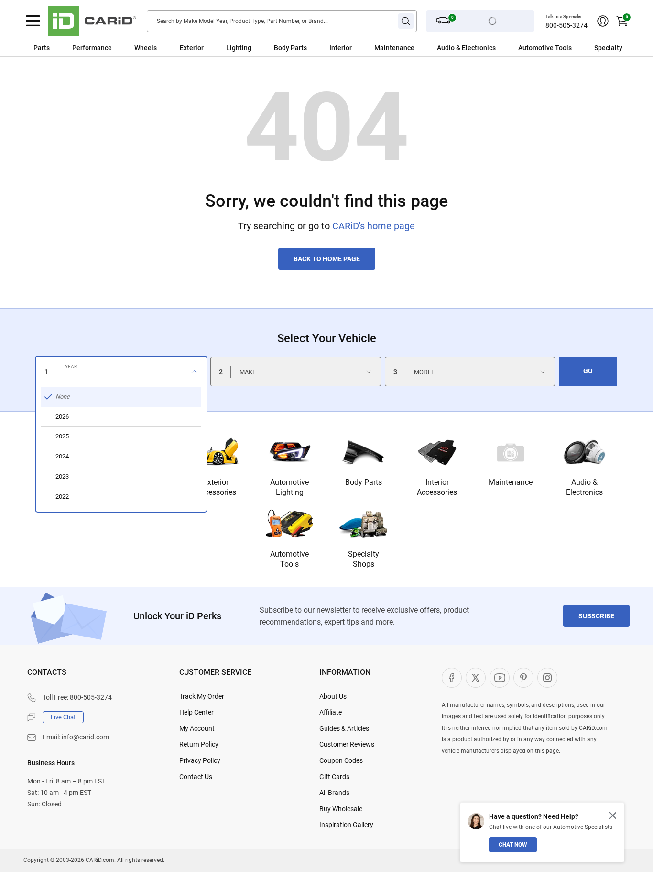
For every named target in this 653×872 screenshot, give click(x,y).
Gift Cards (334, 777)
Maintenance (394, 48)
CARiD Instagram (547, 678)
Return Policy (198, 744)
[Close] (612, 815)
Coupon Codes (341, 760)
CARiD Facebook (452, 678)
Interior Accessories (437, 487)
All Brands (334, 792)
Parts (41, 48)
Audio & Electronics (584, 487)
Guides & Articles (344, 728)
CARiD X (476, 678)
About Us (333, 696)
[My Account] (602, 21)
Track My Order (201, 696)
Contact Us (195, 777)
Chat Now (513, 844)
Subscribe (596, 616)
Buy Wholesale (340, 809)
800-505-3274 (566, 25)
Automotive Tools (289, 559)
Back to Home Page (327, 259)
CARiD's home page (373, 226)
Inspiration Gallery (346, 824)
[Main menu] (33, 21)
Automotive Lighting (289, 487)
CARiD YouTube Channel (500, 678)
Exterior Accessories (216, 487)
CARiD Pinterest (523, 678)
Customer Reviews (346, 744)
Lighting (238, 48)
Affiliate (330, 712)
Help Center (196, 712)
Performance (92, 48)
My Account (197, 728)
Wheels (145, 48)
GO (588, 371)
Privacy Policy (199, 760)
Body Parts (290, 48)
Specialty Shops (363, 559)
